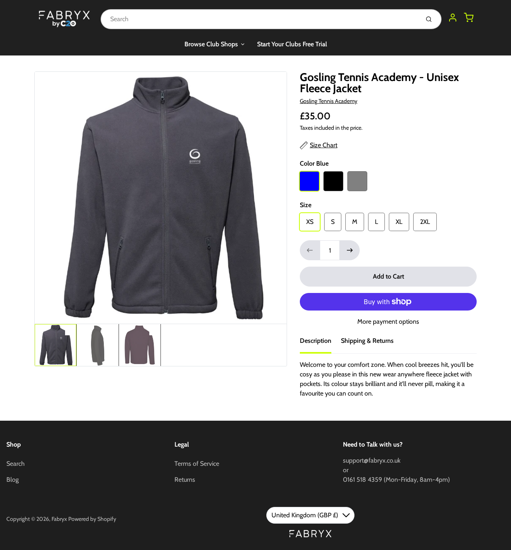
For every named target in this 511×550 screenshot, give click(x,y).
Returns (184, 479)
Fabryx (59, 518)
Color (314, 163)
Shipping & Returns (367, 340)
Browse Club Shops (211, 44)
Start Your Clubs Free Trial (292, 44)
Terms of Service (196, 463)
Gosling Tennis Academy (328, 101)
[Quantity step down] (310, 250)
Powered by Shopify (92, 518)
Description (315, 340)
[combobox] (259, 19)
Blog (12, 479)
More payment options (388, 321)
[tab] (320, 343)
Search (15, 463)
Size (305, 205)
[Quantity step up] (350, 250)
